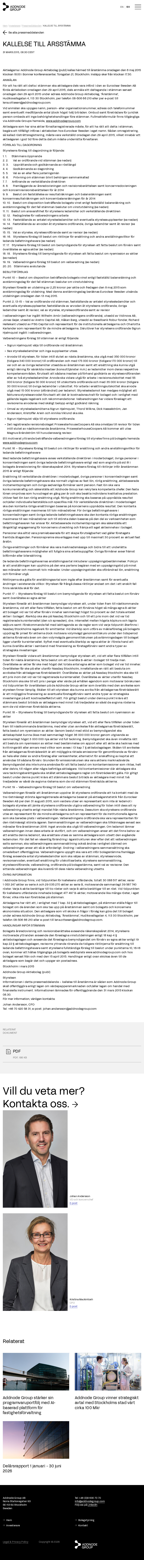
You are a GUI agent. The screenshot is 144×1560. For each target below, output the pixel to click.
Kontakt (83, 1525)
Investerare (14, 25)
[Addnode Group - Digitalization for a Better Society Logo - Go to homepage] (14, 6)
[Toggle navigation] (138, 7)
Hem (5, 25)
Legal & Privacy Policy (15, 1542)
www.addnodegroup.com (63, 121)
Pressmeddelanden (31, 25)
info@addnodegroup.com (90, 1501)
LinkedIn (92, 1505)
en (122, 7)
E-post (74, 1203)
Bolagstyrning (86, 1520)
